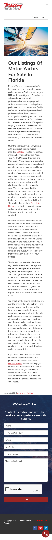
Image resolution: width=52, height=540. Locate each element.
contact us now (15, 363)
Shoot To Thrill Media (41, 521)
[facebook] (35, 528)
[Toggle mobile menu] (47, 4)
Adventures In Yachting (25, 393)
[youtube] (40, 528)
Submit (26, 500)
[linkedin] (46, 528)
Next (44, 17)
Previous (35, 17)
